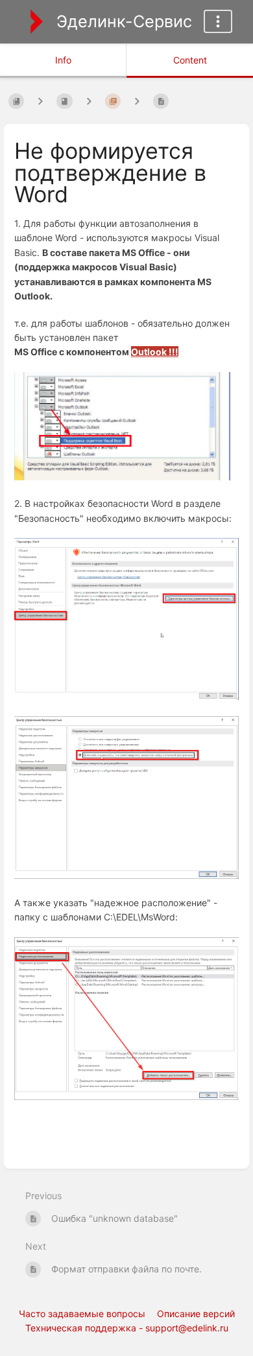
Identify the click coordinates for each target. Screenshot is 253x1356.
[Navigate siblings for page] (137, 101)
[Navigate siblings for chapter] (89, 101)
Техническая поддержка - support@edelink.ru (126, 1327)
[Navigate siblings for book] (40, 101)
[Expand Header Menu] (218, 21)
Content (190, 59)
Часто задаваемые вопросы (82, 1313)
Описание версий (196, 1313)
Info (63, 59)
